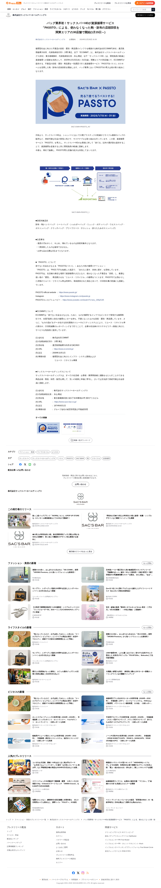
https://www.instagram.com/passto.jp (75, 296)
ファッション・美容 (40, 9)
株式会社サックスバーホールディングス (50, 39)
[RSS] (87, 872)
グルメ (23, 9)
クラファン (106, 9)
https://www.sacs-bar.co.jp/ (65, 402)
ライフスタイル (55, 9)
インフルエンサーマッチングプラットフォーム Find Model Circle (129, 847)
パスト (60, 458)
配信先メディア (13, 839)
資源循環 (106, 458)
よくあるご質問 (62, 847)
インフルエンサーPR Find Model (117, 840)
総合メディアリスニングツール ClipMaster (121, 836)
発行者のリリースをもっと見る (80, 551)
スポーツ (66, 9)
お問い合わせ (80, 484)
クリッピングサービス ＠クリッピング (119, 832)
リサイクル (96, 458)
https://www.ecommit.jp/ (63, 349)
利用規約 (74, 879)
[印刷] (34, 464)
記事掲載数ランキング (15, 846)
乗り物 (98, 9)
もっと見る (147, 563)
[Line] (30, 464)
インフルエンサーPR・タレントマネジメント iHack (124, 843)
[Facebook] (20, 464)
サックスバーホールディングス (43, 458)
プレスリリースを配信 (102, 3)
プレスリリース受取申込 (65, 855)
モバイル (90, 9)
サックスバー (24, 458)
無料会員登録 (61, 832)
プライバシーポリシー (89, 879)
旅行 (29, 9)
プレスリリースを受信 (122, 3)
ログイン (59, 836)
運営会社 (45, 879)
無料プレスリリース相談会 (66, 859)
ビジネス (75, 9)
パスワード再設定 (62, 840)
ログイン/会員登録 (146, 3)
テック (82, 9)
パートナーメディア (14, 843)
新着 (9, 9)
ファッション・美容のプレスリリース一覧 (30, 820)
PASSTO (69, 458)
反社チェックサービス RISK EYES (117, 851)
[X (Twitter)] (25, 464)
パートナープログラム (60, 879)
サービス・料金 (13, 835)
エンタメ (16, 9)
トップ (8, 820)
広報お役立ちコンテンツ (16, 850)
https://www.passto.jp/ (68, 292)
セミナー (59, 862)
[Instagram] (82, 872)
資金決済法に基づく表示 (110, 879)
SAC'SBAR (80, 458)
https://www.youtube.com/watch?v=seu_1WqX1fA (83, 300)
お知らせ (59, 851)
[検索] (153, 9)
